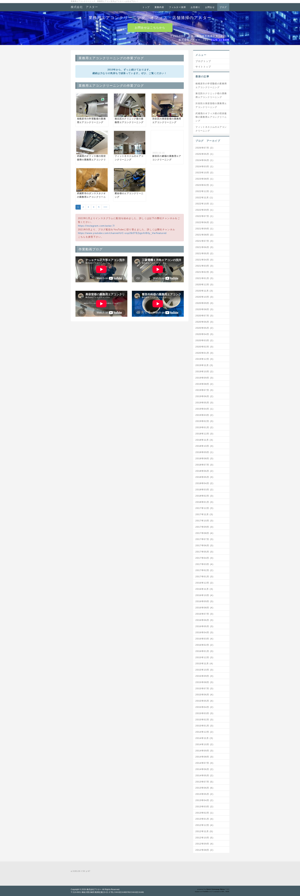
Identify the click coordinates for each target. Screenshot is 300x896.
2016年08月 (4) (204, 607)
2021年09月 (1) (204, 228)
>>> (106, 207)
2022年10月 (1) (204, 203)
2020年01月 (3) (204, 353)
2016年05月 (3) (204, 626)
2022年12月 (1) (204, 191)
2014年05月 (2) (204, 775)
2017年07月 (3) (204, 539)
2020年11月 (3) (204, 291)
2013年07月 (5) (204, 781)
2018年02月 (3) (204, 496)
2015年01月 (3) (204, 725)
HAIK (227, 891)
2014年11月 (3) (204, 738)
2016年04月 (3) (204, 632)
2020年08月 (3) (204, 309)
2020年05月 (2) (204, 328)
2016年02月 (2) (204, 645)
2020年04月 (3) (204, 334)
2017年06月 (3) (204, 545)
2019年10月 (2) (204, 371)
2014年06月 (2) (204, 769)
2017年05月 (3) (204, 551)
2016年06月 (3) (204, 620)
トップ (146, 7)
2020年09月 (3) (204, 303)
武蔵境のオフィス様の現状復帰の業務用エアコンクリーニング (211, 117)
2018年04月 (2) (204, 483)
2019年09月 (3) (204, 377)
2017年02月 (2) (204, 570)
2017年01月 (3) (204, 576)
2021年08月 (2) (204, 234)
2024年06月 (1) (204, 160)
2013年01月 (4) (204, 819)
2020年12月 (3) (204, 284)
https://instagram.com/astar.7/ (96, 225)
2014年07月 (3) (204, 763)
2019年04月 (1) (204, 409)
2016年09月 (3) (204, 601)
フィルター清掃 (177, 7)
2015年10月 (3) (204, 669)
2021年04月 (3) (204, 259)
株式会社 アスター (84, 7)
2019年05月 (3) (204, 402)
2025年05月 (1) (204, 154)
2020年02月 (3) (204, 346)
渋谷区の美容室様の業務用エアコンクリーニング (211, 105)
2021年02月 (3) (204, 272)
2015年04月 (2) (204, 707)
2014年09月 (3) (204, 750)
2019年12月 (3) (204, 359)
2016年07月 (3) (204, 614)
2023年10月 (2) (204, 172)
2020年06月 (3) (204, 322)
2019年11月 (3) (204, 365)
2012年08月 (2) (204, 850)
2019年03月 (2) (204, 415)
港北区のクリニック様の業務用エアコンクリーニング (211, 95)
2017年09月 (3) (204, 527)
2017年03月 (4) (204, 564)
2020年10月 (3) (204, 297)
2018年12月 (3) (204, 433)
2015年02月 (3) (204, 719)
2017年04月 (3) (204, 558)
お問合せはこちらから (150, 27)
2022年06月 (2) (204, 222)
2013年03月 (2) (204, 806)
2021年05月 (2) (204, 253)
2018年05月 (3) (204, 477)
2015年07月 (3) (204, 688)
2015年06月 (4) (204, 694)
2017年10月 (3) (204, 520)
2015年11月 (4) (204, 663)
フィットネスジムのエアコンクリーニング (211, 129)
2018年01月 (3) (204, 502)
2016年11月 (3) (204, 589)
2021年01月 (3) (204, 278)
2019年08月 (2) (204, 384)
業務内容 (159, 7)
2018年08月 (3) (204, 458)
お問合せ (210, 7)
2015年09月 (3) (204, 676)
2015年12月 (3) (204, 657)
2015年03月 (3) (204, 713)
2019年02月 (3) (204, 421)
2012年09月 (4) (204, 843)
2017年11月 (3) (204, 514)
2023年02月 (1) (204, 185)
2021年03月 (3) (204, 266)
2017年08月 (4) (204, 533)
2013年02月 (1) (204, 813)
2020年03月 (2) (204, 340)
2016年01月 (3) (204, 651)
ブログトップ (203, 61)
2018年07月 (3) (204, 464)
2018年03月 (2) (204, 489)
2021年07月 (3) (204, 241)
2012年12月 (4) (204, 825)
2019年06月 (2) (204, 396)
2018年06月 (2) (204, 471)
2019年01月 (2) (204, 427)
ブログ (223, 7)
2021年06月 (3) (204, 247)
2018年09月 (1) (204, 452)
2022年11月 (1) (204, 197)
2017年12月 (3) (204, 508)
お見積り (195, 7)
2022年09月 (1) (204, 210)
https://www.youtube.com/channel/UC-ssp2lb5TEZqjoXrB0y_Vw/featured (122, 233)
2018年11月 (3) (204, 440)
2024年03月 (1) (204, 166)
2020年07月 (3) (204, 315)
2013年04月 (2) (204, 800)
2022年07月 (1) (204, 216)
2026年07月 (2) (204, 147)
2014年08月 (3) (204, 756)
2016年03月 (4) (204, 638)
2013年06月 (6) (204, 788)
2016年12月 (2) (204, 583)
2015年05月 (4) (204, 701)
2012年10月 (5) (204, 837)
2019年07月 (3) (204, 390)
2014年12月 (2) (204, 732)
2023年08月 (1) (204, 179)
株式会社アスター (94, 889)
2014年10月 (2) (204, 744)
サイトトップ (203, 66)
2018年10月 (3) (204, 446)
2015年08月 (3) (204, 682)
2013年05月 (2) (204, 794)
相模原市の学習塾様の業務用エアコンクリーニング (211, 85)
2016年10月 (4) (204, 595)
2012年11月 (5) (204, 831)
